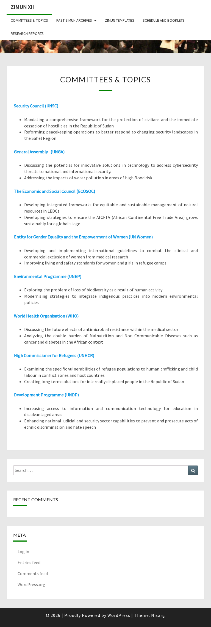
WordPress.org (31, 584)
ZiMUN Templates (119, 20)
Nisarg (158, 615)
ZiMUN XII (22, 6)
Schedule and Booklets (164, 20)
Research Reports (27, 33)
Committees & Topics (29, 20)
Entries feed (29, 562)
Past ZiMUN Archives (74, 20)
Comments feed (33, 573)
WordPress (118, 615)
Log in (23, 551)
